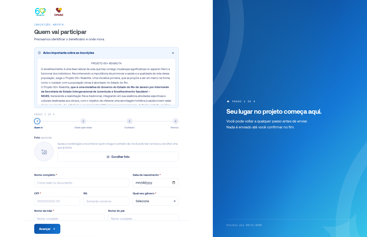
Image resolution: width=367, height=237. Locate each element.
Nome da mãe (44, 210)
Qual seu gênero (144, 193)
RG (85, 193)
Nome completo (45, 175)
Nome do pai (116, 210)
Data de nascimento (147, 175)
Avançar (45, 229)
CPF (37, 193)
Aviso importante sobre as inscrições (68, 53)
